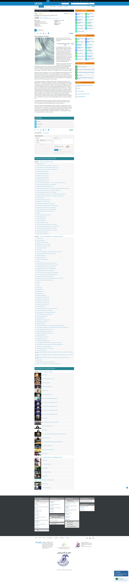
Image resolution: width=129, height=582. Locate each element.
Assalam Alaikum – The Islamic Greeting (43, 319)
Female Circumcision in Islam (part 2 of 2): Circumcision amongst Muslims (48, 190)
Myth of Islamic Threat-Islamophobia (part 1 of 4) (50, 402)
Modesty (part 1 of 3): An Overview (42, 242)
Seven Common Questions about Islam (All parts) (85, 78)
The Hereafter (90, 19)
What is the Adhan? (45, 483)
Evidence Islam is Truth (81, 14)
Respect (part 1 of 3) (40, 289)
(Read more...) (37, 518)
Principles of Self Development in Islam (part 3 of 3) (45, 333)
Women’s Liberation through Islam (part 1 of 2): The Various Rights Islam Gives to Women (51, 182)
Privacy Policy (62, 537)
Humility (38, 285)
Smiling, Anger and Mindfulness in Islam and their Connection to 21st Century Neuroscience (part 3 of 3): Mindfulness (52, 358)
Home (36, 6)
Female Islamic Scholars (46, 437)
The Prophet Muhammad (90, 25)
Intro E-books (60, 6)
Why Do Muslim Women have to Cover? (48, 378)
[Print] (43, 33)
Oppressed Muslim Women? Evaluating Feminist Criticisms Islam (52, 441)
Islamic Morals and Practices (55, 18)
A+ (72, 13)
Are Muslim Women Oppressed (47, 386)
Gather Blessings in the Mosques (42, 321)
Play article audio (40, 30)
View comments (46, 132)
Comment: (56, 137)
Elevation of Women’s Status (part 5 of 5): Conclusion (45, 211)
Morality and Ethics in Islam (41, 306)
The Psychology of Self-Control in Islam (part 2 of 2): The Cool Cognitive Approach (50, 344)
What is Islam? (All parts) (82, 66)
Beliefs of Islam (80, 16)
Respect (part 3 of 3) (40, 293)
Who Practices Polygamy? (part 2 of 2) (43, 180)
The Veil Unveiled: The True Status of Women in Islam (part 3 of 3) (47, 169)
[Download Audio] (40, 33)
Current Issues (39, 8)
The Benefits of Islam (90, 14)
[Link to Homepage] (38, 3)
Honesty (38, 283)
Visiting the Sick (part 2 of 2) (41, 257)
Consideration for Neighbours (41, 295)
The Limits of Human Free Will (41, 350)
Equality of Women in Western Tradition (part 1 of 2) (45, 186)
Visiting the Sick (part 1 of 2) (41, 255)
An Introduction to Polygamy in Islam (42, 171)
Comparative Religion (90, 23)
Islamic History (90, 28)
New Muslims (80, 59)
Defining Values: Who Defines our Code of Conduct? (45, 348)
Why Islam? (80, 75)
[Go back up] (127, 488)
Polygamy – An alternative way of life (42, 222)
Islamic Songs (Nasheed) (90, 56)
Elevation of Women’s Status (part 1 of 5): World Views (45, 203)
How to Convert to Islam (91, 17)
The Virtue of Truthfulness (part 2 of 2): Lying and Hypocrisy (46, 253)
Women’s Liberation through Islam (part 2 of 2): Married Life (46, 184)
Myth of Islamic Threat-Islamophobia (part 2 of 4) (50, 406)
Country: (37, 140)
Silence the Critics (45, 418)
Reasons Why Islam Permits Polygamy (43, 173)
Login (60, 3)
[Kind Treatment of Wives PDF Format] (45, 33)
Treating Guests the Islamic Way (42, 338)
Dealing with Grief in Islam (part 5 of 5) (43, 304)
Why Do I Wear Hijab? (40, 197)
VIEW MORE (37, 527)
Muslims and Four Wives (46, 382)
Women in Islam (44, 374)
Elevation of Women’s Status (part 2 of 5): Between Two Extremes (47, 205)
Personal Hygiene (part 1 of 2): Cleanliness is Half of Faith (46, 312)
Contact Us (89, 6)
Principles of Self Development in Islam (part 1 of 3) (45, 329)
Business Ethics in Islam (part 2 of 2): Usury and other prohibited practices (48, 363)
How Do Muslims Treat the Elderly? (42, 259)
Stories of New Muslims (80, 23)
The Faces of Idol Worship (46, 487)
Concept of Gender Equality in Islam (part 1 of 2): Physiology (46, 192)
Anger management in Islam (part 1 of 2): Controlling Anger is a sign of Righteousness (50, 325)
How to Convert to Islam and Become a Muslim (86, 69)
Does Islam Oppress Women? (41, 220)
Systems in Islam (81, 31)
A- (69, 13)
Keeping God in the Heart (41, 323)
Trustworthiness (39, 287)
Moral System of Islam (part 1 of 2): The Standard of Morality (46, 268)
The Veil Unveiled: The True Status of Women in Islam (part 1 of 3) (47, 165)
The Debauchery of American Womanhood (43, 199)
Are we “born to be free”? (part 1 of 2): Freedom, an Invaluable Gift (47, 272)
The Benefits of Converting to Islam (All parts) (86, 72)
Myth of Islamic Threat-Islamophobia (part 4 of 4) (50, 414)
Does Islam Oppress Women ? (47, 394)
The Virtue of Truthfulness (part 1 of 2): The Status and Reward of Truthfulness (49, 251)
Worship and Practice (46, 18)
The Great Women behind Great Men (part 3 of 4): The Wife (46, 228)
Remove (93, 507)
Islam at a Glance (52, 6)
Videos (46, 6)
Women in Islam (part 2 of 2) (41, 218)
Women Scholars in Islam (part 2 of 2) (43, 233)
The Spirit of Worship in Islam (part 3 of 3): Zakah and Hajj (46, 266)
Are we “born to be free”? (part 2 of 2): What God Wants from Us (47, 274)
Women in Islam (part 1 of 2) (41, 216)
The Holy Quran (80, 25)
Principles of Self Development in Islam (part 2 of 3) (45, 331)
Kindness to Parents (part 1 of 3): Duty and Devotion (45, 276)
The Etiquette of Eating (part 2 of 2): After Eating (44, 310)
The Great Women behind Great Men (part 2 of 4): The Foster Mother (48, 226)
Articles (41, 6)
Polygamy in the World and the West (42, 175)
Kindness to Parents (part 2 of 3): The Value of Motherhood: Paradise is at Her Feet (50, 278)
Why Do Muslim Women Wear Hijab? (48, 449)
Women (42, 8)
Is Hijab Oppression (45, 390)
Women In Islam (44, 453)
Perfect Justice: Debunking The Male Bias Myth (49, 398)
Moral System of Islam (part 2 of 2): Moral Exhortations (45, 270)
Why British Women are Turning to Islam (43, 201)
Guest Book (66, 6)
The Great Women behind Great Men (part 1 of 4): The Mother (47, 224)
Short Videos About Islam (91, 59)
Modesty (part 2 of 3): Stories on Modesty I (43, 244)
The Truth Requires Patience (46, 464)
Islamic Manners (44, 460)
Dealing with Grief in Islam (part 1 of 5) (43, 297)
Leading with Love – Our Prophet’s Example (44, 346)
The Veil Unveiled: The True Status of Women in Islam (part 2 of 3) (47, 167)
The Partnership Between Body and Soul (43, 340)
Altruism (38, 261)
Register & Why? (65, 3)
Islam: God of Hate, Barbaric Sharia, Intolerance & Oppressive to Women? (54, 433)
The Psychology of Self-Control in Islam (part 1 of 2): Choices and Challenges (49, 342)
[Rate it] (35, 33)
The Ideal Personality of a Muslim (42, 316)
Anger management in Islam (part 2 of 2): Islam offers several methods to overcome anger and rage (53, 327)
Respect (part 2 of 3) (40, 291)
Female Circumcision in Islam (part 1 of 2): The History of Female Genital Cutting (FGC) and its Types (53, 188)
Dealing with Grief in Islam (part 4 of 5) (43, 302)
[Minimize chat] (127, 571)
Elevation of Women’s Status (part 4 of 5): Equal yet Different (46, 209)
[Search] (86, 3)
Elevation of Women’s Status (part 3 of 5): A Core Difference (46, 207)
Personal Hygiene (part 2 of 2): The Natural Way (44, 314)
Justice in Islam (39, 249)
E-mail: (38, 142)
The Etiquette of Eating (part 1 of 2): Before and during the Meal (47, 308)
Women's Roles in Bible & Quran (47, 445)
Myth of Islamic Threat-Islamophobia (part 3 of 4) (50, 410)
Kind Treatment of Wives (40, 163)
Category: (37, 17)
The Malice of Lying (40, 238)
